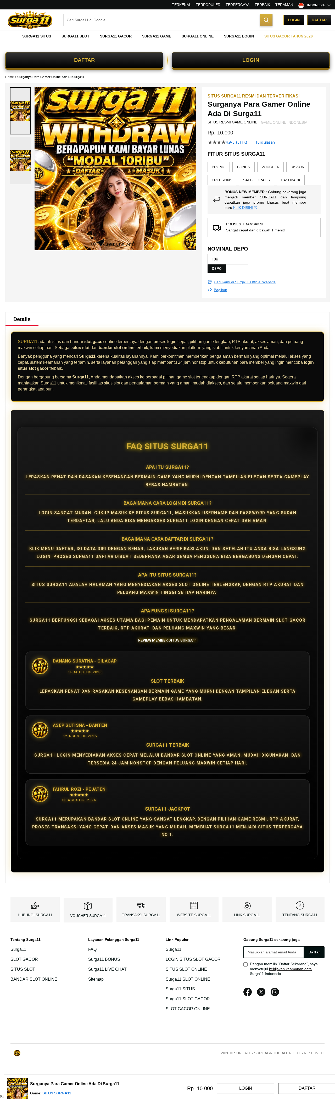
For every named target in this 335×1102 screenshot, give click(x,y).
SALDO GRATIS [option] (256, 180)
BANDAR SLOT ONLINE (33, 979)
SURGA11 (27, 341)
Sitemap (96, 979)
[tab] (21, 319)
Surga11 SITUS (180, 989)
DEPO (217, 269)
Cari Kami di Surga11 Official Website (245, 282)
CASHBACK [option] (290, 180)
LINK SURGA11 (247, 915)
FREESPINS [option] (222, 180)
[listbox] (264, 173)
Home (9, 77)
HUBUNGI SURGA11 (35, 915)
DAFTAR (84, 60)
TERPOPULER (208, 5)
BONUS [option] (243, 167)
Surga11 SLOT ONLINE (188, 979)
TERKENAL (181, 5)
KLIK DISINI (243, 207)
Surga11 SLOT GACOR (188, 999)
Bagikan (220, 290)
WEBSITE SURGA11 (194, 915)
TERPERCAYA (237, 5)
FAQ (92, 949)
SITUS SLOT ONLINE (186, 969)
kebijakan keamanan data (290, 969)
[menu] (167, 36)
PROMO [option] (219, 167)
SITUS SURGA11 (56, 1093)
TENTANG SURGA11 (299, 915)
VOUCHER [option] (270, 167)
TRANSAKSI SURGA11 (141, 915)
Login (294, 20)
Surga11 (18, 949)
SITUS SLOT (22, 969)
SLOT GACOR (24, 959)
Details (22, 319)
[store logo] (30, 19)
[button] (20, 110)
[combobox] (168, 20)
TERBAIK (262, 5)
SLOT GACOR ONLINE (188, 1009)
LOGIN (250, 60)
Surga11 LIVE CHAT (107, 969)
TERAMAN (284, 5)
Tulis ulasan (265, 142)
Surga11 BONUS (104, 959)
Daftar (319, 20)
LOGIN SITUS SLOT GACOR (193, 959)
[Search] (266, 20)
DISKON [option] (297, 167)
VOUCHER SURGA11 (88, 916)
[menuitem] (36, 36)
